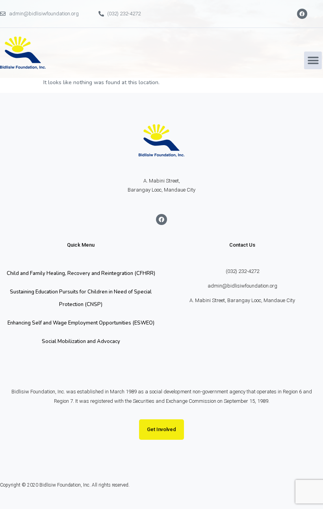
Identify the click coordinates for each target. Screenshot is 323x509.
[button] (313, 60)
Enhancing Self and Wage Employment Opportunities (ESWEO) (80, 322)
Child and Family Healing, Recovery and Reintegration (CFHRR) (81, 273)
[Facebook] (302, 14)
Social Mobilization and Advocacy (81, 341)
